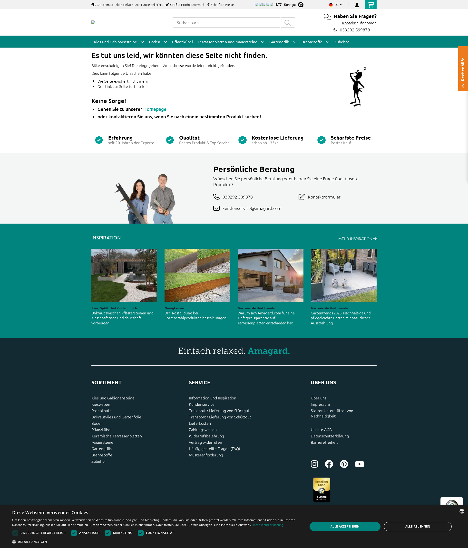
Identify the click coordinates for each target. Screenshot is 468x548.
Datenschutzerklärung (330, 435)
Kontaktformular (324, 196)
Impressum (320, 404)
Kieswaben (100, 404)
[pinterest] (344, 464)
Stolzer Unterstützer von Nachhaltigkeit (332, 413)
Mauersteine (102, 442)
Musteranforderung (206, 454)
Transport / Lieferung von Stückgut (219, 410)
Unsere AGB (321, 429)
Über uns (318, 397)
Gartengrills (101, 448)
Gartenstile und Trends (256, 308)
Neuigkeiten (174, 308)
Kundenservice (201, 404)
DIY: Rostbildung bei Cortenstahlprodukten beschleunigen (195, 315)
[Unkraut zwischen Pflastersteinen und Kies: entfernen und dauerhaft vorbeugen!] (124, 275)
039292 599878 (355, 30)
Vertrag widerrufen (205, 442)
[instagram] (314, 464)
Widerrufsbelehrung (206, 435)
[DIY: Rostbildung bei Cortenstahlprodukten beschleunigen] (197, 275)
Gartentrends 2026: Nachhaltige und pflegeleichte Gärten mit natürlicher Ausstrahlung (341, 317)
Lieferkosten (200, 423)
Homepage (154, 109)
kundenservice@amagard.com (252, 208)
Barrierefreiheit (324, 442)
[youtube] (359, 464)
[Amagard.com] (93, 22)
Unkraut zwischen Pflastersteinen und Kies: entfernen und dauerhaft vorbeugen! (122, 317)
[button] (155, 542)
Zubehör (98, 461)
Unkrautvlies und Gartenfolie (116, 416)
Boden (97, 423)
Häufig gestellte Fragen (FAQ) (214, 448)
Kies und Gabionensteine (113, 397)
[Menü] (460, 500)
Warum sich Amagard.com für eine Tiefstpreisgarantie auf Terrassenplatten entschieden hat (266, 317)
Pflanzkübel (101, 429)
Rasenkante (101, 410)
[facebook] (329, 464)
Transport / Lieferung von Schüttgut (220, 416)
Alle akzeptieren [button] (345, 526)
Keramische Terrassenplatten (116, 435)
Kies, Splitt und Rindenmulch (114, 308)
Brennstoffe (101, 454)
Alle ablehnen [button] (417, 526)
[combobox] (226, 22)
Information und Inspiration (212, 397)
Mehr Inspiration (355, 238)
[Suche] (287, 22)
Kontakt (349, 22)
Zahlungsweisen (203, 429)
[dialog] (234, 526)
